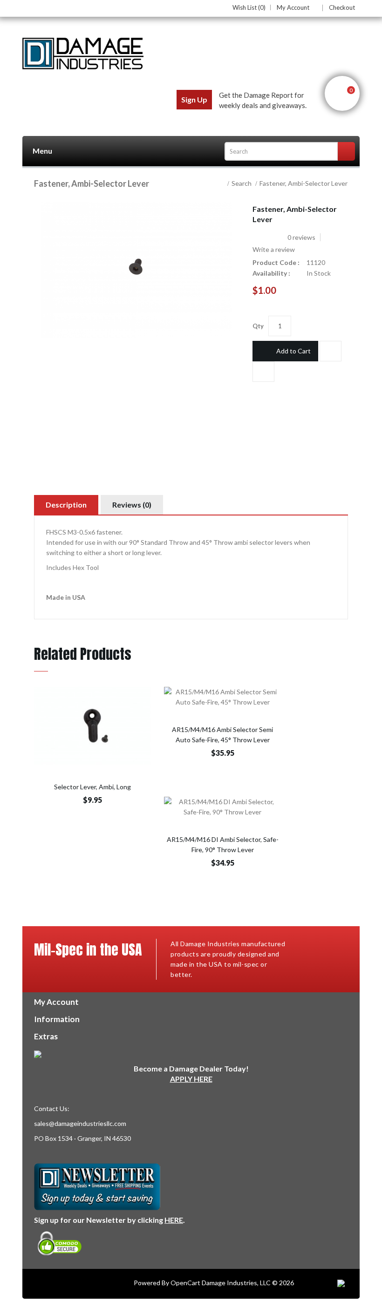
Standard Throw (164, 542)
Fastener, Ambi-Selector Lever (303, 183)
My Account (293, 8)
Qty (258, 326)
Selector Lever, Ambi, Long (92, 787)
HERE (173, 1219)
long (138, 552)
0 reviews (301, 237)
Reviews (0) (131, 504)
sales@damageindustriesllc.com (80, 1123)
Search (242, 183)
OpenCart (185, 1283)
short (115, 552)
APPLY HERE (191, 1078)
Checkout (342, 7)
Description (66, 504)
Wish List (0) (249, 7)
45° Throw (217, 542)
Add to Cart (293, 351)
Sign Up (194, 99)
